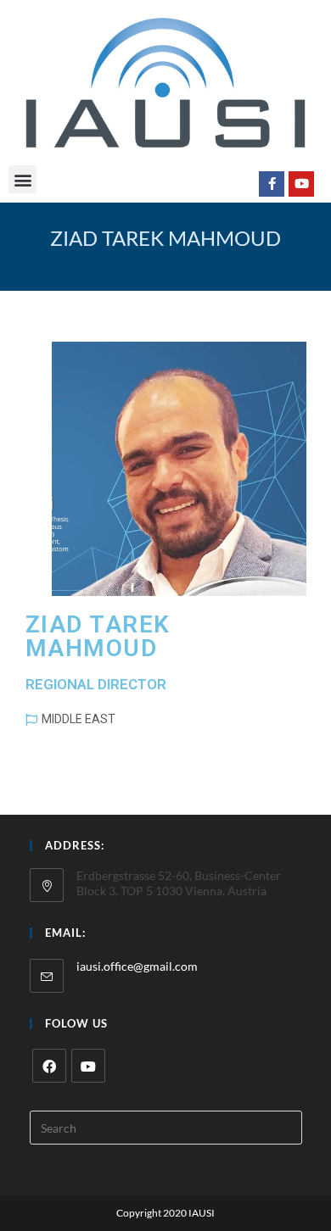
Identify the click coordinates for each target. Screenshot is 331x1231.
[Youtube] (301, 184)
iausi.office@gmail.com (137, 966)
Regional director (95, 684)
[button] (22, 179)
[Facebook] (49, 1066)
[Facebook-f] (271, 184)
